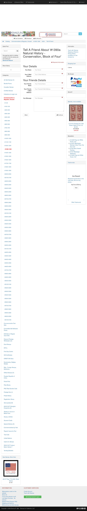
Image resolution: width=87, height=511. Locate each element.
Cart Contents (19, 38)
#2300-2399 (7, 184)
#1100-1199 (7, 142)
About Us (4, 495)
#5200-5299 (7, 288)
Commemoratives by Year (11, 427)
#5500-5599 (7, 298)
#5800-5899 (7, 309)
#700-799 (7, 128)
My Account (37, 38)
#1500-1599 (7, 156)
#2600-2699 (7, 195)
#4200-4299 (7, 252)
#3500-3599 (7, 227)
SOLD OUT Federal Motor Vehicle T (9, 446)
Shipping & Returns (73, 52)
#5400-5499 (7, 295)
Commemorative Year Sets (10, 324)
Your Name (28, 70)
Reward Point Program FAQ (9, 501)
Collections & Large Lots (10, 94)
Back (26, 115)
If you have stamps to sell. (9, 496)
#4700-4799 (7, 270)
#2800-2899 (7, 202)
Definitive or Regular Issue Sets (9, 334)
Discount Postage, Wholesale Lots (9, 340)
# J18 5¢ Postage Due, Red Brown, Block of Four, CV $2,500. (76, 125)
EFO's (5, 348)
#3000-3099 (7, 209)
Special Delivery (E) (9, 424)
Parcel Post (7, 381)
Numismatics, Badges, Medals (10, 363)
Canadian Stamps (9, 87)
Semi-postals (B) (8, 403)
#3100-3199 (7, 213)
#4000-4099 (7, 245)
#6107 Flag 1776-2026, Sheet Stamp (11, 480)
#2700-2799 (7, 199)
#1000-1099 (7, 138)
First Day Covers (8, 351)
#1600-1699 (7, 160)
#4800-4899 (7, 273)
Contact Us (71, 57)
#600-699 (7, 124)
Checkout (28, 38)
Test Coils (6, 434)
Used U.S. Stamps (9, 442)
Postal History (7, 396)
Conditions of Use (72, 55)
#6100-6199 (7, 320)
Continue (60, 115)
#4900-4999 (7, 277)
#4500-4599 (7, 263)
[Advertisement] (43, 18)
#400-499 (7, 117)
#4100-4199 (7, 248)
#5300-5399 (7, 291)
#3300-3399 (7, 220)
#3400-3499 (7, 224)
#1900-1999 (7, 170)
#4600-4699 (7, 266)
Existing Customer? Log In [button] (33, 497)
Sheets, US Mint (8, 417)
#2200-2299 (7, 181)
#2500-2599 (7, 192)
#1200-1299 (7, 145)
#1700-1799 (7, 163)
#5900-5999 (7, 313)
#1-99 (6, 103)
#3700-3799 (7, 234)
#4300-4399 (7, 256)
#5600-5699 (7, 302)
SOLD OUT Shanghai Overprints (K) (9, 407)
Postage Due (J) (8, 392)
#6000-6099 (7, 316)
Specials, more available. (74, 101)
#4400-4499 (7, 259)
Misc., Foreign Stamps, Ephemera (10, 368)
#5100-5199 (7, 284)
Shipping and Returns (8, 503)
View (76, 188)
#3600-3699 (7, 231)
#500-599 (7, 120)
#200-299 (7, 110)
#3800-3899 (7, 238)
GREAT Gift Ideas (8, 358)
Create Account (28, 491)
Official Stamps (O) (9, 372)
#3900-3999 (7, 241)
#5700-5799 (7, 305)
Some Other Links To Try (68, 2)
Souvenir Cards (8, 420)
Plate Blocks (7, 385)
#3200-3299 (7, 216)
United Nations (8, 438)
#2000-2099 (7, 174)
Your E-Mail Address (28, 75)
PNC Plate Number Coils (10, 388)
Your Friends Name (27, 84)
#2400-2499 (7, 188)
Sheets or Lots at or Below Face (9, 412)
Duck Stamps (7, 344)
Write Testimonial (76, 202)
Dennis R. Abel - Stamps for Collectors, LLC (22, 508)
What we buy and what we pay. (10, 505)
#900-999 (7, 135)
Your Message (27, 98)
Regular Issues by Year (10, 431)
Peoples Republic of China (9, 377)
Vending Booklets (8, 450)
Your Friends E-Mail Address (27, 90)
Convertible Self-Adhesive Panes (11, 329)
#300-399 (7, 113)
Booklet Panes (8, 83)
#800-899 (7, 131)
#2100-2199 (7, 177)
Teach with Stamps (73, 50)
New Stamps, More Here (9, 457)
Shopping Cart (72, 63)
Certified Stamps (8, 90)
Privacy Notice (72, 53)
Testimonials (71, 162)
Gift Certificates (8, 355)
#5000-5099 (7, 280)
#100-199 (7, 106)
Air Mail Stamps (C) (9, 80)
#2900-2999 (7, 206)
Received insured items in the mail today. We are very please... (76, 180)
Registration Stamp (9, 399)
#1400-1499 (7, 152)
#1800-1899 (7, 167)
